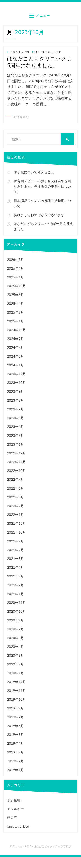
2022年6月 (15, 488)
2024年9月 (15, 339)
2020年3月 (15, 655)
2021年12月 (16, 523)
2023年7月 (15, 409)
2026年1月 (15, 277)
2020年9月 (15, 620)
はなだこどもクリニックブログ (52, 846)
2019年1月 (15, 770)
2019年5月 (15, 734)
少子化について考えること (34, 172)
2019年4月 (15, 743)
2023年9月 (15, 391)
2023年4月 (15, 427)
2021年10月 (16, 532)
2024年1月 (15, 365)
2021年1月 (15, 594)
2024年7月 (15, 347)
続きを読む (21, 117)
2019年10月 (16, 699)
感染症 (12, 817)
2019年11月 (16, 690)
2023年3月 (15, 435)
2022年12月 (16, 453)
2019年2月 (15, 761)
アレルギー (15, 809)
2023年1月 (15, 444)
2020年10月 (16, 611)
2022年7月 (15, 479)
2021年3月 (15, 576)
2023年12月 (16, 374)
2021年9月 (15, 541)
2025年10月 (16, 286)
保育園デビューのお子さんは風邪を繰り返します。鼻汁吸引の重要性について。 (42, 186)
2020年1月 (15, 673)
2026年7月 (15, 259)
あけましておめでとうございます (39, 215)
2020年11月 (16, 603)
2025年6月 (15, 295)
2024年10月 (16, 330)
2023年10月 (16, 383)
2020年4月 (15, 646)
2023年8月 (15, 400)
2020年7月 (15, 629)
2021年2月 (15, 585)
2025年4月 (15, 303)
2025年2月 (15, 312)
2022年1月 (15, 515)
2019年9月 (15, 708)
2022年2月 (15, 506)
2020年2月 (15, 664)
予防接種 (13, 800)
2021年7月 (15, 550)
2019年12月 (16, 682)
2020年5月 (15, 638)
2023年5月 (15, 418)
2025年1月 (15, 321)
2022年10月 (16, 471)
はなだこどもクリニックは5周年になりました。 (39, 62)
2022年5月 (15, 497)
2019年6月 (15, 726)
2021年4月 (15, 567)
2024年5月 (15, 356)
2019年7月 (15, 717)
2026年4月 (15, 268)
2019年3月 (15, 752)
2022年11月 (16, 462)
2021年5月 (15, 559)
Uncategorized (48, 52)
